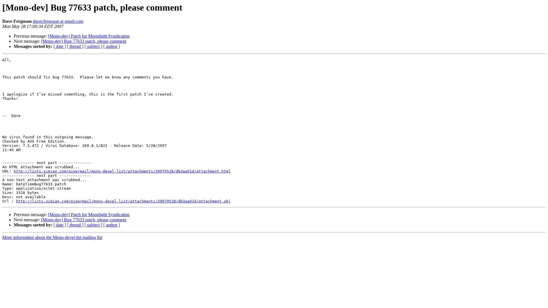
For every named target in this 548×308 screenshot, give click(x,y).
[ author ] (111, 46)
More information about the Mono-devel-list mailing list (52, 237)
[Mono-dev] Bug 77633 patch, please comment (83, 41)
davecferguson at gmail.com (58, 21)
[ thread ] (75, 46)
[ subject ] (93, 46)
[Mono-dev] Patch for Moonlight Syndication (89, 36)
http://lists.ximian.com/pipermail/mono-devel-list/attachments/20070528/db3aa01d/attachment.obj (123, 201)
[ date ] (59, 46)
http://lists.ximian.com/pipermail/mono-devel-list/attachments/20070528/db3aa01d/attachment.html (122, 171)
